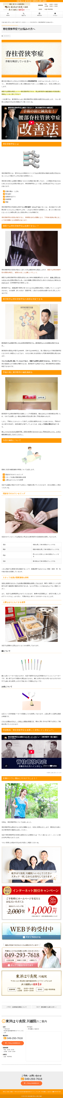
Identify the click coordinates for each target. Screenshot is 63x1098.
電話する (24, 14)
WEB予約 (39, 14)
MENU (8, 14)
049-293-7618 (13, 1038)
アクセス (55, 14)
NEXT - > (46, 1007)
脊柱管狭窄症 (7, 36)
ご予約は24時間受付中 (12, 1043)
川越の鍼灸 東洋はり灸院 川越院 (34, 1096)
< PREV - (16, 1007)
